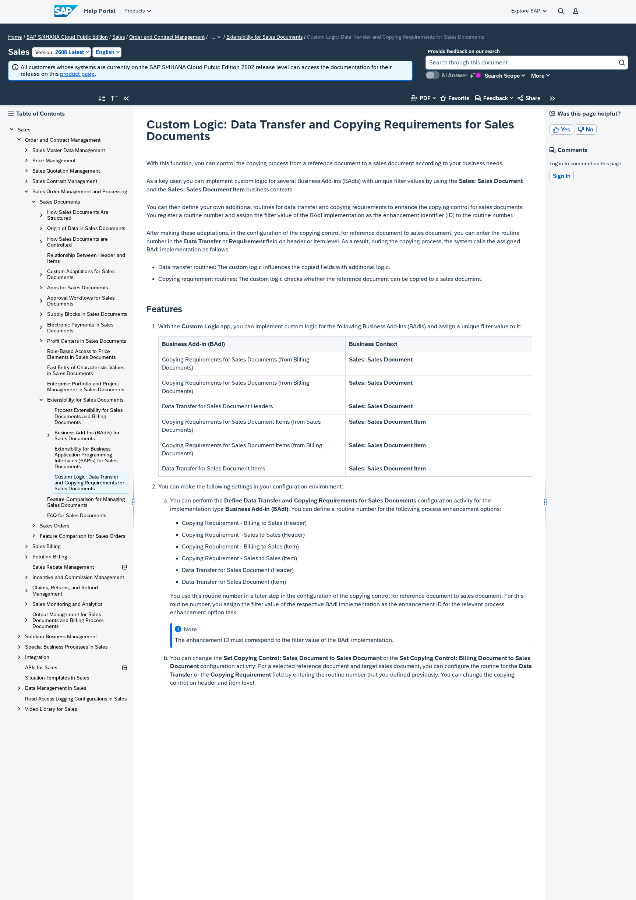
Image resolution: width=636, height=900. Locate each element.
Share (528, 98)
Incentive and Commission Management (78, 577)
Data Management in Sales (55, 688)
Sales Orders (54, 526)
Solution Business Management (61, 636)
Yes (561, 129)
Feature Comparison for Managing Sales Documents (86, 502)
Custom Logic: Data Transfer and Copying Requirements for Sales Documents (89, 482)
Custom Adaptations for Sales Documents (80, 274)
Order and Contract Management (167, 37)
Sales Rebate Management (63, 567)
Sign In (561, 176)
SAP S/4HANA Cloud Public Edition (67, 37)
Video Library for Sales (51, 709)
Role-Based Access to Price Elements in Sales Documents (81, 354)
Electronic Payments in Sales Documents (80, 327)
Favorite (454, 98)
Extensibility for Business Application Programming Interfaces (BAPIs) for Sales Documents (85, 457)
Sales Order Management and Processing (79, 191)
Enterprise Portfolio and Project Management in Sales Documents (85, 386)
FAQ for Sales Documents (76, 515)
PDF (421, 98)
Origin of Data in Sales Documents (86, 228)
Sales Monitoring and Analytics (67, 604)
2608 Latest (59, 52)
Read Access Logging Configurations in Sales (76, 699)
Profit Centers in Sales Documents (86, 341)
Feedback (491, 98)
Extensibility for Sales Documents (264, 37)
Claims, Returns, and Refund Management (65, 590)
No (585, 129)
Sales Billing (46, 546)
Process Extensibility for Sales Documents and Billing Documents (88, 416)
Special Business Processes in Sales (66, 647)
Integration (37, 657)
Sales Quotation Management (66, 171)
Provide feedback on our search (464, 51)
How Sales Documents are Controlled (77, 242)
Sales (118, 37)
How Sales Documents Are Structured (78, 215)
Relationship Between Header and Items (86, 258)
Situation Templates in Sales (57, 678)
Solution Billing (49, 557)
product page (77, 74)
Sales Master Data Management (68, 150)
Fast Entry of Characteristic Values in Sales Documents (85, 370)
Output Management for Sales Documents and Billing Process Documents (67, 620)
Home (15, 37)
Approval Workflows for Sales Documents (80, 301)
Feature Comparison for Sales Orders (82, 536)
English (105, 52)
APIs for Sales (41, 667)
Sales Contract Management (64, 181)
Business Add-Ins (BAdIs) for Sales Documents (87, 435)
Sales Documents (60, 202)
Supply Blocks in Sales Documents (87, 314)
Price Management (53, 160)
